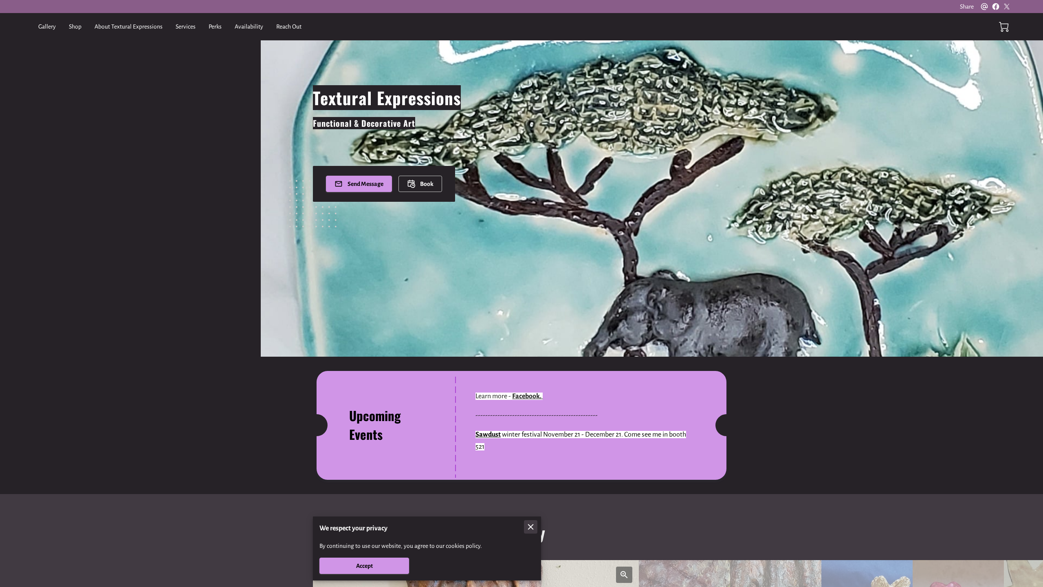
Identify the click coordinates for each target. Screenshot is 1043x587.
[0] (1004, 27)
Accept (364, 566)
